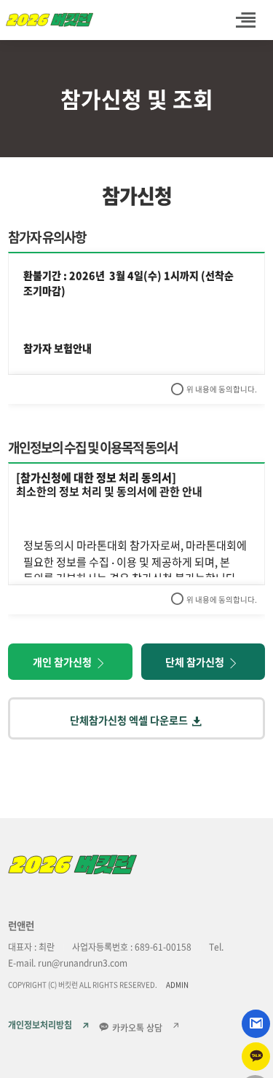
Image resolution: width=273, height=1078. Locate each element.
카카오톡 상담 (136, 1027)
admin (177, 985)
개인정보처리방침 (40, 1025)
